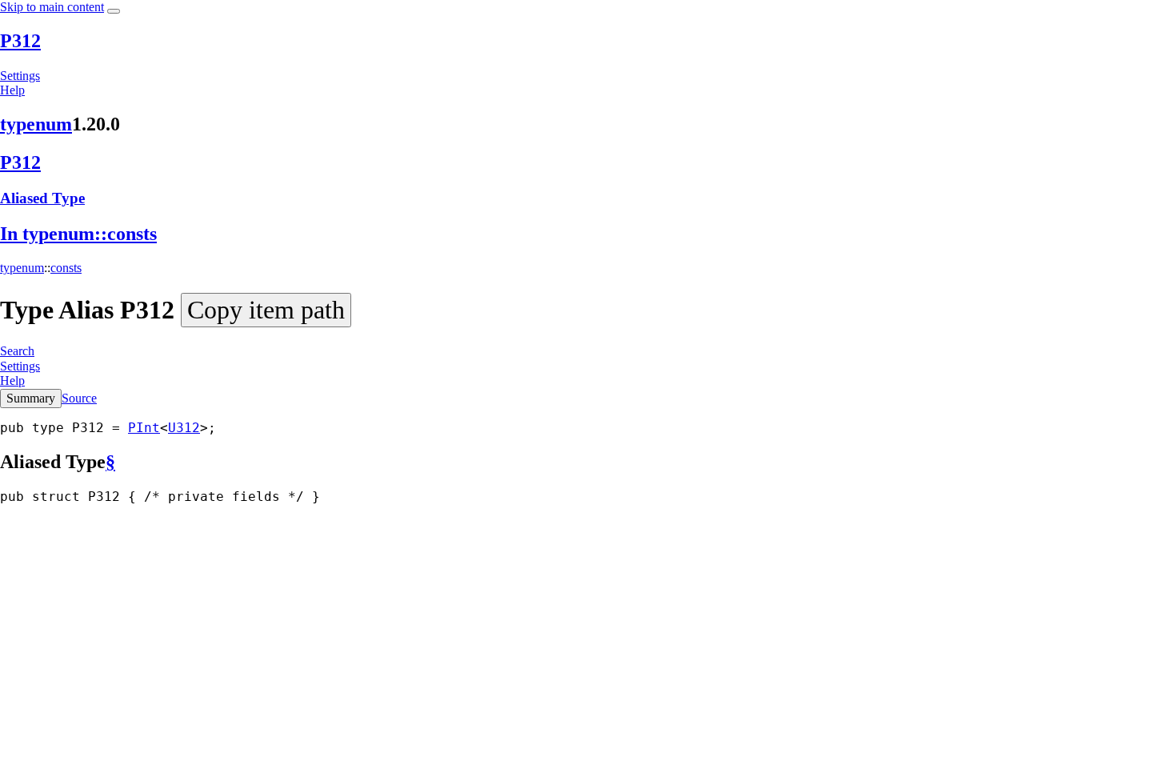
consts (66, 267)
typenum (36, 124)
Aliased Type (42, 198)
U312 (184, 427)
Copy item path (266, 309)
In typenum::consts (78, 233)
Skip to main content (52, 7)
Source (79, 398)
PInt (144, 427)
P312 (20, 40)
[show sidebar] (113, 11)
